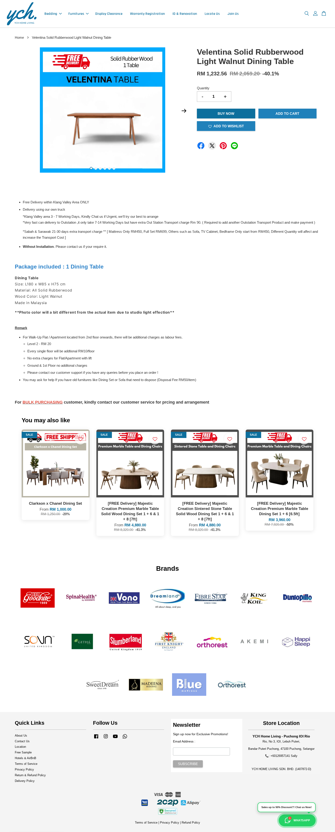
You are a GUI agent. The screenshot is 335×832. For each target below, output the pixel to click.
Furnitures (76, 13)
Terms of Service (26, 763)
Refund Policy (191, 822)
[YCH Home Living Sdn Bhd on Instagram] (106, 738)
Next (184, 110)
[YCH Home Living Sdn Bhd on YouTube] (115, 738)
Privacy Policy (24, 769)
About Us (21, 735)
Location (20, 746)
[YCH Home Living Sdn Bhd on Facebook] (96, 738)
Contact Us (22, 741)
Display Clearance (108, 13)
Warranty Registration (147, 13)
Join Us (233, 13)
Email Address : (184, 741)
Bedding (50, 13)
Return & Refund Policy (30, 775)
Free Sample (23, 752)
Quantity (203, 88)
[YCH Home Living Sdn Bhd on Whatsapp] (125, 738)
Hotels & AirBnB (25, 758)
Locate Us (212, 13)
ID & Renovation (185, 13)
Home (19, 37)
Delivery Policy (25, 781)
